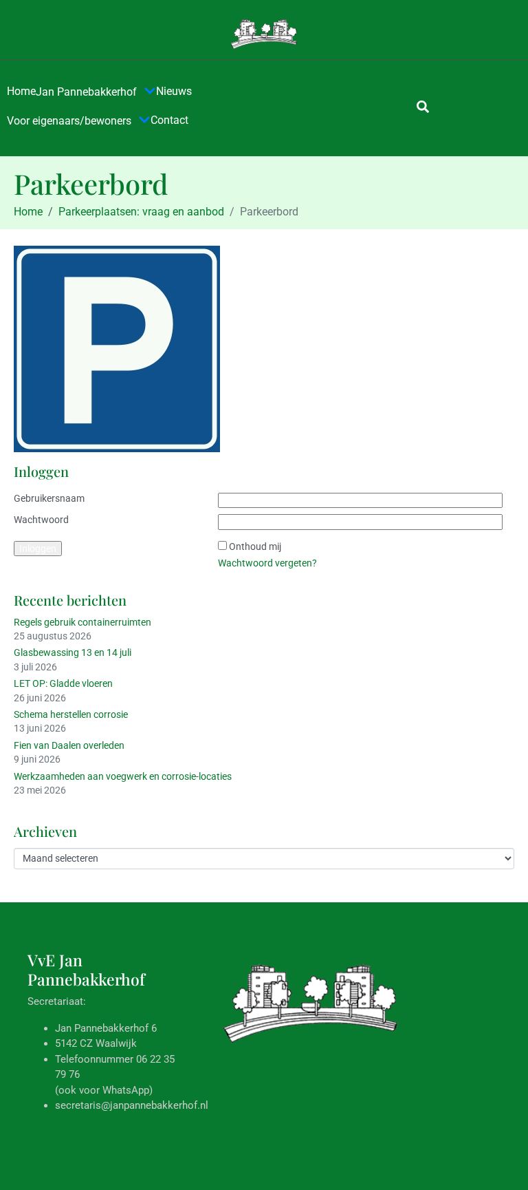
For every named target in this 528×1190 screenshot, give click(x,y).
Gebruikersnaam (49, 498)
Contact (169, 120)
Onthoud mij (255, 546)
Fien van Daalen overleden (69, 745)
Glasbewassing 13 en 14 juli (72, 652)
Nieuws (174, 91)
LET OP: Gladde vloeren (63, 683)
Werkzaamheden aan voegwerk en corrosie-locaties (123, 776)
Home (21, 91)
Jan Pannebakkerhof (86, 91)
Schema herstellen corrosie (71, 714)
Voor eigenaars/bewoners (69, 120)
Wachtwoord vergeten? (267, 563)
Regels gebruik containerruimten (82, 622)
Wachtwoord (41, 519)
